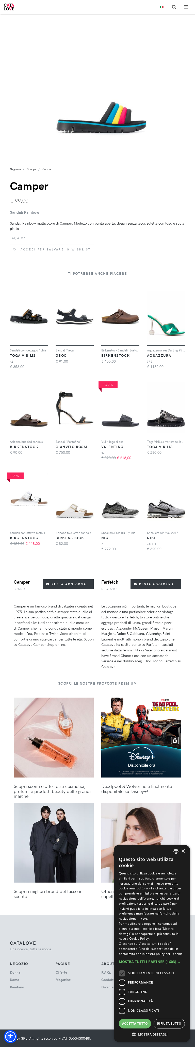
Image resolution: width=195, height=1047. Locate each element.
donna (15, 972)
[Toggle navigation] (186, 7)
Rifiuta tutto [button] (169, 1023)
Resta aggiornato (70, 584)
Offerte (61, 972)
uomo (14, 979)
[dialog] (152, 943)
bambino (17, 987)
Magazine (63, 979)
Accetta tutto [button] (135, 1023)
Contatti (108, 979)
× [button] (183, 851)
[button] (10, 1036)
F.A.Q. (106, 972)
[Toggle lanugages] (162, 7)
